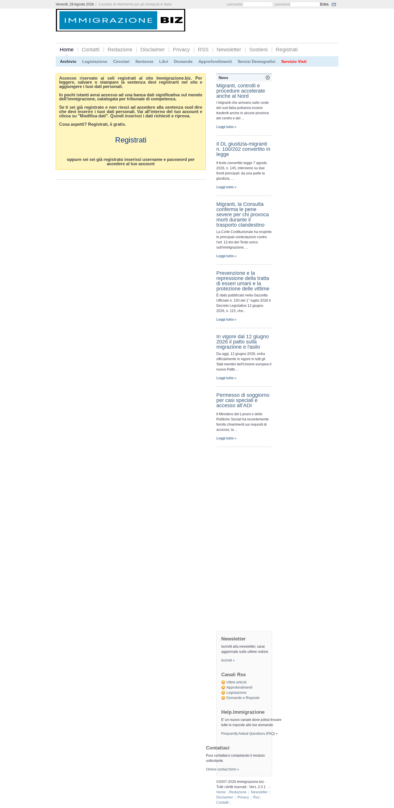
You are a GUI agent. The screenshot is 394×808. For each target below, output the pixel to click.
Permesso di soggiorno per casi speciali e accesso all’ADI (242, 400)
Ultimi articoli (236, 682)
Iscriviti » (228, 660)
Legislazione (94, 61)
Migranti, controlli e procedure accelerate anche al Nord (240, 91)
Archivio (68, 61)
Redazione (120, 49)
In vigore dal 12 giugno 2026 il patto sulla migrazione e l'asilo (242, 342)
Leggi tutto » (226, 127)
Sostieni (258, 49)
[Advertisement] (270, 20)
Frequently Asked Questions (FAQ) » (249, 734)
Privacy (181, 49)
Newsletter (229, 49)
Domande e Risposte (243, 698)
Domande (183, 61)
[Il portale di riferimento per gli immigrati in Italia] (120, 27)
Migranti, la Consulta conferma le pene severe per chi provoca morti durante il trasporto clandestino (242, 214)
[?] (334, 4)
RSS (203, 49)
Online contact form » (222, 769)
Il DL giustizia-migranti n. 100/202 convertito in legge (243, 149)
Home (67, 49)
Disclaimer (152, 49)
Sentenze (144, 61)
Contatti (91, 49)
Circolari (121, 61)
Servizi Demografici (256, 61)
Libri (163, 61)
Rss (256, 797)
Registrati (287, 49)
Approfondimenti (215, 61)
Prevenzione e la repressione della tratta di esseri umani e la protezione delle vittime (242, 281)
